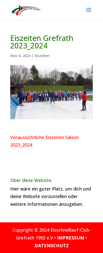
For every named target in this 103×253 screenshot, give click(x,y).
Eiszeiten (42, 55)
